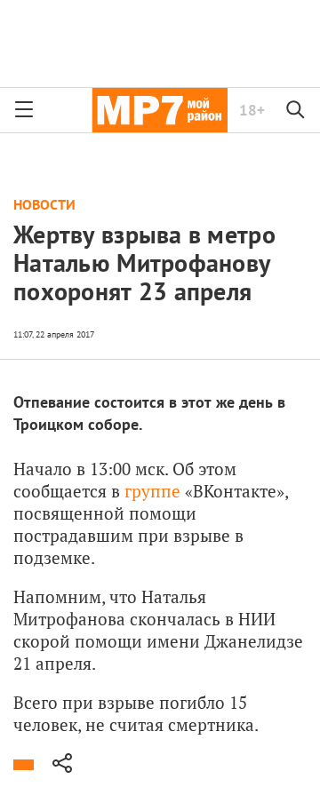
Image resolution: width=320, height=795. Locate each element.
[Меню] (24, 110)
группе (152, 491)
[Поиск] (296, 110)
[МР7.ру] (160, 110)
